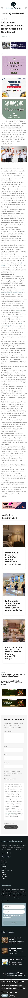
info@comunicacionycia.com (11, 809)
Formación (4, 876)
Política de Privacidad (10, 813)
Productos (4, 861)
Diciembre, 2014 (4, 36)
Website (6, 763)
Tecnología (4, 866)
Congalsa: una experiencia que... (16, 960)
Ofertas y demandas (7, 870)
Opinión (4, 872)
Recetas (4, 874)
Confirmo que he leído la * (13, 916)
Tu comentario (8, 731)
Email (6, 754)
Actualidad (4, 19)
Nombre (6, 746)
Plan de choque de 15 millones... (15, 938)
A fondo (4, 864)
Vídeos (3, 878)
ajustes (15, 992)
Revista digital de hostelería (13, 13)
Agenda (4, 868)
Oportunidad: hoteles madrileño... (15, 949)
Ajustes (12, 995)
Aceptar (5, 995)
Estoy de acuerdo (10, 779)
